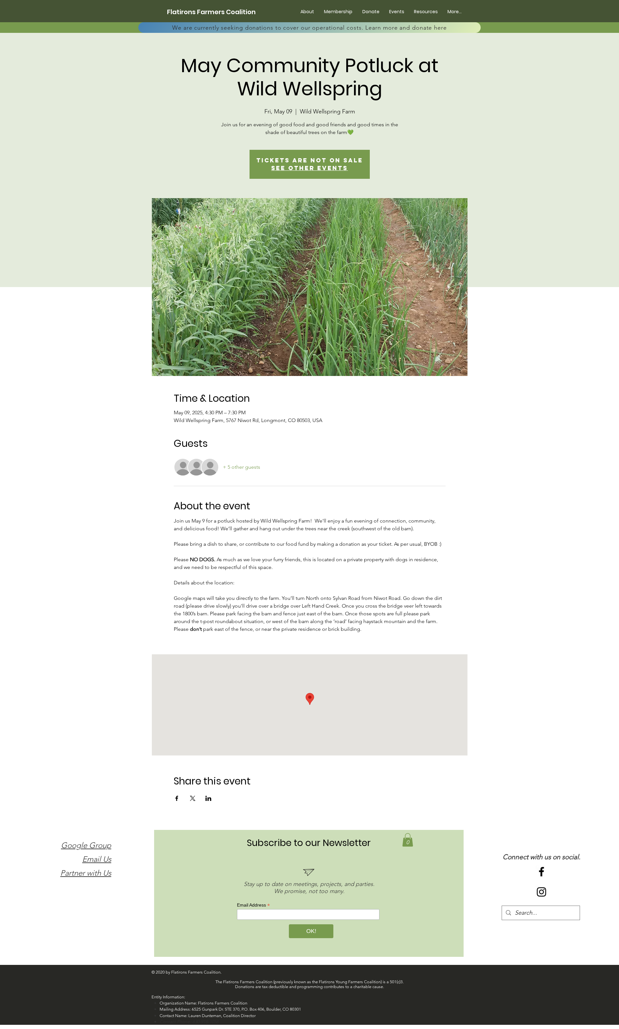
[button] (407, 840)
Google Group (86, 845)
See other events (309, 168)
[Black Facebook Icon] (541, 871)
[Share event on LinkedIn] (208, 798)
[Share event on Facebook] (177, 798)
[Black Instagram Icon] (541, 892)
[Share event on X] (193, 798)
